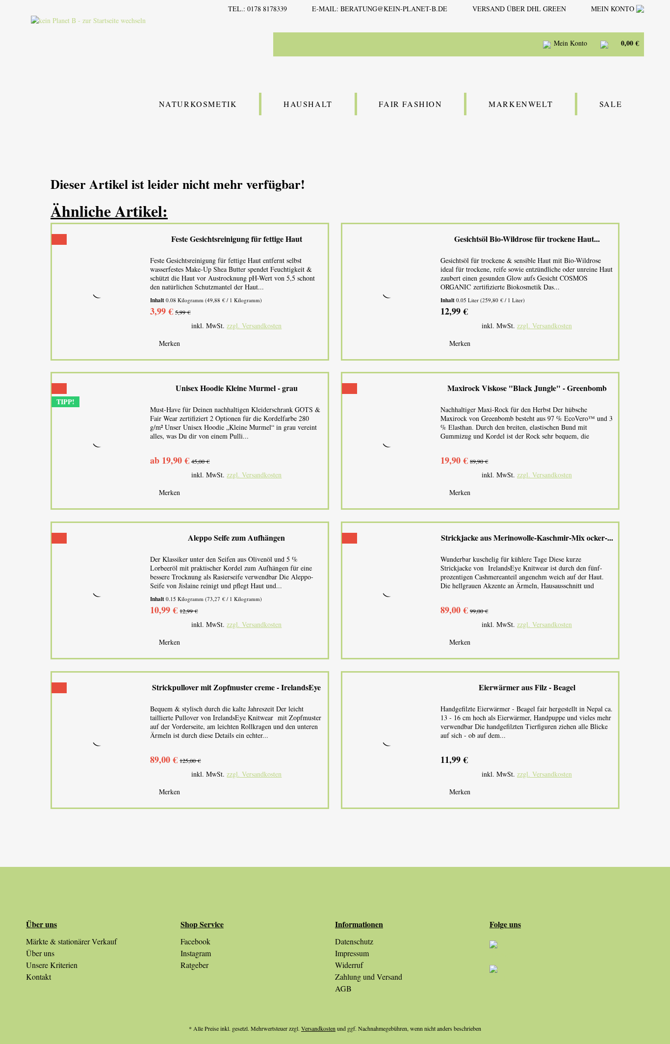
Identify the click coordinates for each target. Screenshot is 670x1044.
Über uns (40, 953)
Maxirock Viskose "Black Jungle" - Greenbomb (527, 388)
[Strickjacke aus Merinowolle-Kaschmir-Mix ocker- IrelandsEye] (389, 590)
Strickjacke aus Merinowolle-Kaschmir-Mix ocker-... (527, 538)
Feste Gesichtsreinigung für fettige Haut (236, 239)
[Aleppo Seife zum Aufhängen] (98, 590)
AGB (343, 988)
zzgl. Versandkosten (254, 325)
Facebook (195, 941)
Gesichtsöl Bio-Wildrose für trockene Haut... (527, 239)
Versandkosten (318, 1028)
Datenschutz (354, 941)
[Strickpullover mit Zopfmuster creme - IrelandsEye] (98, 740)
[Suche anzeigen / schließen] (497, 44)
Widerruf (349, 965)
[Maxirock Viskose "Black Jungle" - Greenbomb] (389, 440)
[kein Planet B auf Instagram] (567, 952)
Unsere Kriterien (51, 965)
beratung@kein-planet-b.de (393, 8)
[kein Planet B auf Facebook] (567, 977)
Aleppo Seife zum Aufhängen (236, 538)
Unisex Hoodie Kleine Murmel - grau (237, 388)
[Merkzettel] (522, 44)
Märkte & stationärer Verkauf (71, 941)
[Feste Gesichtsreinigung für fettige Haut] (98, 291)
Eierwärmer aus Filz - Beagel (527, 687)
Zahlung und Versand (368, 976)
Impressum (352, 953)
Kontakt (38, 976)
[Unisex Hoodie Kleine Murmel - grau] (98, 440)
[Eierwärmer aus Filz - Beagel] (389, 740)
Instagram (195, 953)
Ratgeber (194, 965)
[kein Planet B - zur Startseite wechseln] (116, 43)
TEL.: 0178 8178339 (257, 8)
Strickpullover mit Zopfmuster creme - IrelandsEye (236, 687)
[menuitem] (433, 44)
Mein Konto (613, 8)
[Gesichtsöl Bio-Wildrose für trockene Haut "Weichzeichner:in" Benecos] (389, 291)
